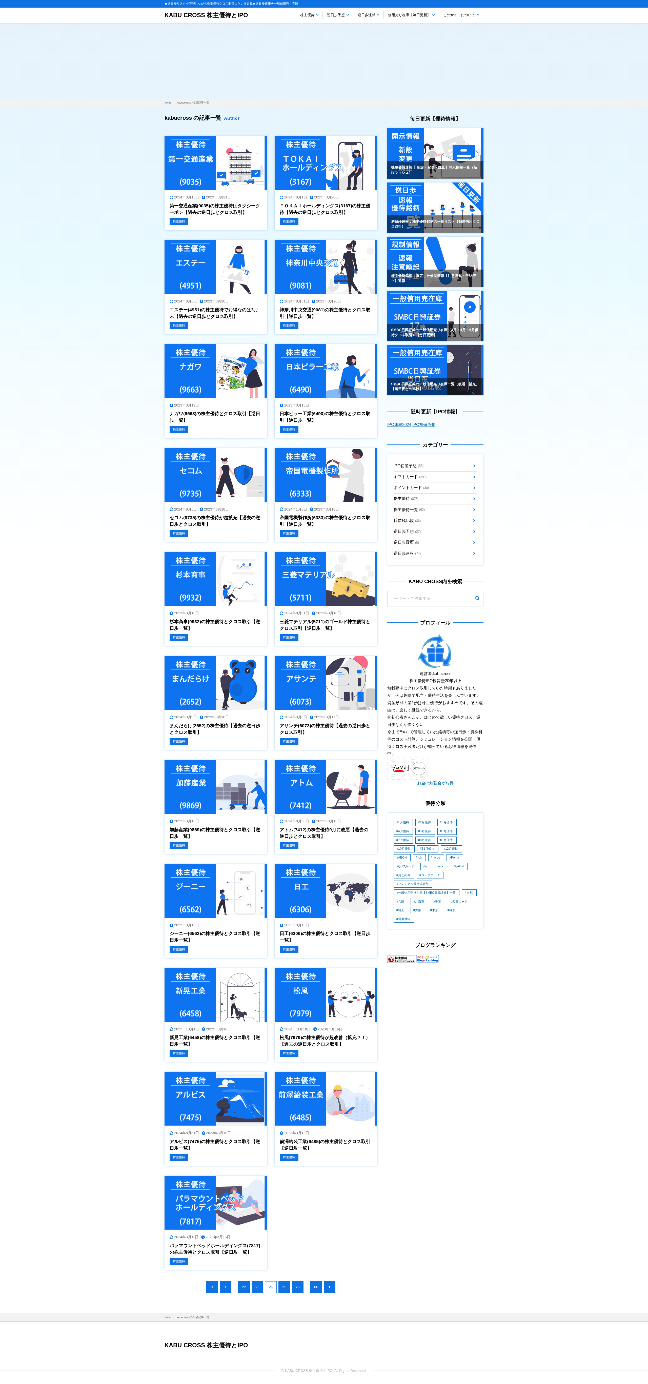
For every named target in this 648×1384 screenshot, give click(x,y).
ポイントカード (411, 487)
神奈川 (453, 910)
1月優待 (403, 822)
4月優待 (403, 831)
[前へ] (212, 1287)
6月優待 (447, 831)
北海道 (419, 901)
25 (284, 1287)
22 (244, 1287)
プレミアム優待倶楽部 (413, 884)
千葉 (438, 901)
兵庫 (401, 901)
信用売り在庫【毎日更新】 (409, 15)
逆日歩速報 (366, 15)
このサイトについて (459, 15)
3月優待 (447, 822)
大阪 (418, 910)
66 (316, 1287)
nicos (436, 857)
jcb (420, 857)
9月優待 (447, 840)
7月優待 (403, 840)
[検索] (477, 598)
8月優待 (425, 840)
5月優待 (425, 831)
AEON (402, 857)
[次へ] (329, 1287)
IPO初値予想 (423, 424)
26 (298, 1287)
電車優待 (404, 919)
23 (257, 1287)
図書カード (460, 901)
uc (426, 866)
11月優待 (428, 848)
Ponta (455, 857)
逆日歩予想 (336, 15)
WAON (459, 866)
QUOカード (406, 866)
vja (441, 866)
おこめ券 (404, 875)
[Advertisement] (324, 60)
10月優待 (404, 848)
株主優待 (307, 15)
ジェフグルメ (430, 875)
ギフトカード (410, 477)
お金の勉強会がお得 (435, 783)
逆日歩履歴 (406, 542)
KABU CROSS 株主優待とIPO (206, 15)
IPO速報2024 (399, 424)
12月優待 (451, 848)
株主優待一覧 (409, 509)
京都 (470, 892)
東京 (435, 910)
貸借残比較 (407, 520)
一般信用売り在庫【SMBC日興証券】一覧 (427, 892)
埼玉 (401, 910)
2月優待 (425, 822)
